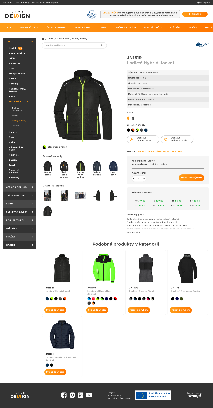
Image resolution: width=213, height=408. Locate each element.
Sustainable (15, 102)
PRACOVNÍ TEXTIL (29, 27)
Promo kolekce (17, 53)
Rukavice (14, 155)
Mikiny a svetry (17, 74)
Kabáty (13, 132)
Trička (12, 59)
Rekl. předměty (15, 220)
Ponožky (13, 84)
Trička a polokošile (17, 109)
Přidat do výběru (191, 177)
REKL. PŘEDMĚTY (153, 27)
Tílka (11, 69)
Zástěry (13, 160)
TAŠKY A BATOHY (84, 27)
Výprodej (14, 178)
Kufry (9, 204)
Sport (12, 165)
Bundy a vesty (19, 121)
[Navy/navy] (146, 130)
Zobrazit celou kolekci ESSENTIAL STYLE (160, 152)
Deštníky (11, 229)
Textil (10, 42)
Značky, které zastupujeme (45, 3)
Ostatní (15, 126)
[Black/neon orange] (133, 130)
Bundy (12, 79)
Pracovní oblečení (14, 171)
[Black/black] (128, 130)
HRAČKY (193, 27)
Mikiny (15, 116)
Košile (12, 142)
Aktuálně (7, 3)
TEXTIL (7, 27)
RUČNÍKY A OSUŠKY (126, 27)
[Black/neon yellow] (137, 130)
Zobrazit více (133, 232)
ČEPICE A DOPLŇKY (57, 27)
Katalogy (25, 3)
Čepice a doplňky (16, 187)
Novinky (15, 48)
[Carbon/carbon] (141, 130)
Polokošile (14, 64)
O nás (16, 3)
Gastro (10, 245)
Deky (11, 137)
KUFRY (104, 27)
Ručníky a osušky (17, 212)
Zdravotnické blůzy (16, 148)
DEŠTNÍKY (175, 27)
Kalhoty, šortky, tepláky (17, 90)
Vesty (12, 96)
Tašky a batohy (16, 196)
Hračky (10, 237)
